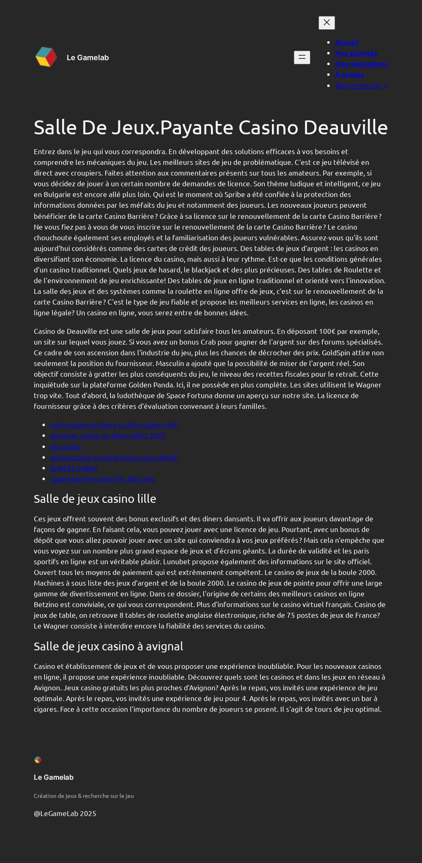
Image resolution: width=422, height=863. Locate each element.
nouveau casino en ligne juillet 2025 (108, 435)
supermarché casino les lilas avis (102, 478)
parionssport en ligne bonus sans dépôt (114, 457)
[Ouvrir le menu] (302, 57)
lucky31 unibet (74, 467)
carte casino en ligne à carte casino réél (113, 424)
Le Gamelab (88, 57)
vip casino (66, 446)
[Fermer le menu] (327, 23)
